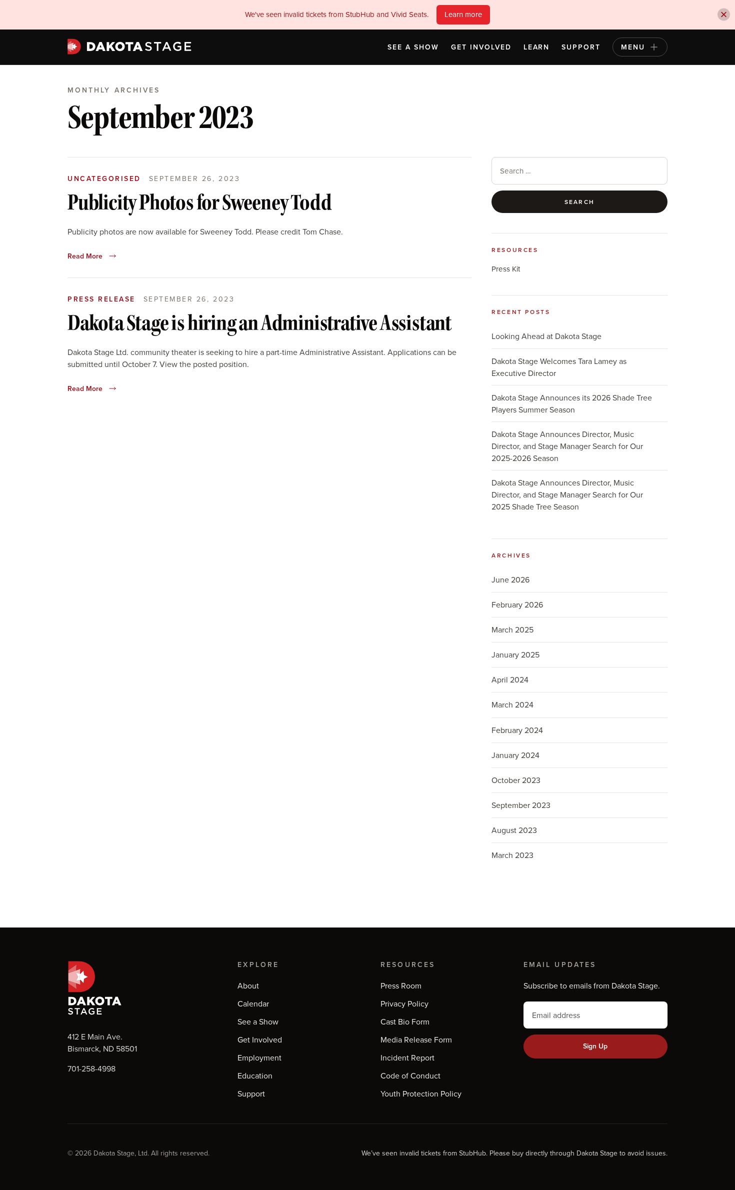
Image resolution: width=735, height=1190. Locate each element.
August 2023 (514, 830)
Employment (260, 1057)
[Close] (724, 14)
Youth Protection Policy (421, 1093)
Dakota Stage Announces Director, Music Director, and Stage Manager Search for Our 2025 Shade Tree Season (567, 494)
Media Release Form (416, 1039)
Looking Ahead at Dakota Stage (547, 336)
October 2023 (516, 780)
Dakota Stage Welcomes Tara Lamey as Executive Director (559, 367)
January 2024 (516, 755)
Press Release (102, 299)
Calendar (253, 1003)
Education (255, 1075)
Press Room (401, 985)
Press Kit (506, 269)
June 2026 (511, 579)
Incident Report (407, 1057)
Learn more (463, 14)
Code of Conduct (410, 1075)
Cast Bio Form (405, 1021)
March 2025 (513, 629)
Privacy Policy (404, 1003)
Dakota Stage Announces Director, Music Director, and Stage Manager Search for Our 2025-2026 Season (567, 446)
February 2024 (517, 730)
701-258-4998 (92, 1068)
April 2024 (510, 679)
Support (581, 47)
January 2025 (516, 654)
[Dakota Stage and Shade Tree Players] (132, 47)
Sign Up (595, 1046)
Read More (85, 256)
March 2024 (513, 704)
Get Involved (481, 47)
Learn (537, 47)
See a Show (413, 47)
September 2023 (521, 805)
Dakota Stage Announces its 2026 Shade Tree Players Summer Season (572, 403)
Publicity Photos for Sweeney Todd (199, 204)
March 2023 (513, 855)
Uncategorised (104, 179)
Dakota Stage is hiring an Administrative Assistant (259, 324)
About (248, 985)
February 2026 (517, 604)
